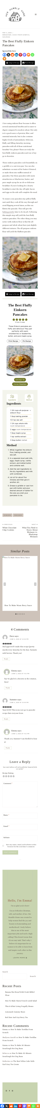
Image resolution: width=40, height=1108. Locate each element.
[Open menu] (36, 14)
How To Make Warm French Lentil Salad (21, 1001)
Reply (6, 659)
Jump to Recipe (14, 63)
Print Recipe (29, 63)
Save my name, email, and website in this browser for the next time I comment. (21, 846)
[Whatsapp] (32, 55)
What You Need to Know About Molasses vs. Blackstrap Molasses (30, 531)
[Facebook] (4, 55)
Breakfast (6, 35)
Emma (14, 671)
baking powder (8, 212)
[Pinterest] (20, 55)
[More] (4, 58)
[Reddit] (12, 55)
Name (6, 815)
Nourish (6, 37)
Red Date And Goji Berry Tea (16, 1017)
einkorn (7, 515)
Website (6, 838)
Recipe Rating (7, 773)
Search (5, 972)
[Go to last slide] (5, 584)
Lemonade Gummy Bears (15, 1012)
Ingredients (12, 400)
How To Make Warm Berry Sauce (18, 605)
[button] (30, 410)
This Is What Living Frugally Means (19, 1006)
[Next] (35, 584)
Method (29, 400)
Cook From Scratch (20, 35)
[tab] (15, 614)
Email (6, 826)
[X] (8, 55)
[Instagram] (6, 1090)
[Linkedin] (16, 55)
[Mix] (28, 55)
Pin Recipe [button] (27, 341)
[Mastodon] (24, 55)
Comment (8, 783)
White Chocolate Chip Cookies (9, 527)
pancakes (18, 515)
